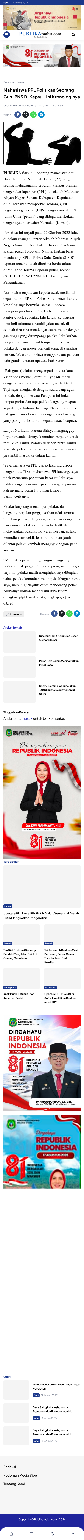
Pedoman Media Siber (20, 1475)
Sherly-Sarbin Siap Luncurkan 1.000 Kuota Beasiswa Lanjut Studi (57, 690)
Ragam (7, 906)
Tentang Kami (14, 1484)
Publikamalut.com (45, 1519)
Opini (36, 1395)
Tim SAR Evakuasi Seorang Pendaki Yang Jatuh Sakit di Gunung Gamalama (20, 954)
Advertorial (50, 987)
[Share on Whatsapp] (33, 114)
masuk (27, 718)
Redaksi (9, 1467)
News (36, 1418)
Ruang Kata (10, 987)
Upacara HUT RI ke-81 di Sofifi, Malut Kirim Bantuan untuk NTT (60, 998)
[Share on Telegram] (41, 114)
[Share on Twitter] (25, 114)
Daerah (8, 943)
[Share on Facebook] (17, 114)
